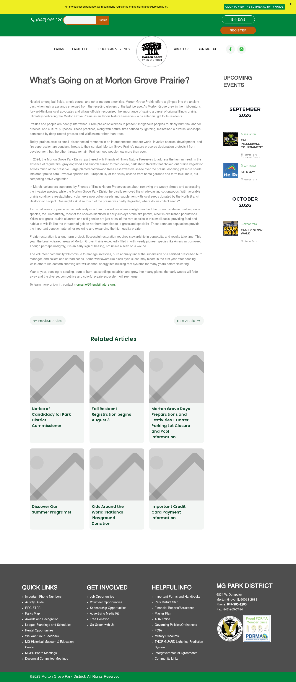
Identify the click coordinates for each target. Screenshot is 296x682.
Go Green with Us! (102, 624)
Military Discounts (167, 636)
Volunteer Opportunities (106, 602)
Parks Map (32, 613)
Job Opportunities (102, 596)
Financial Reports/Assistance (175, 608)
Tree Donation (99, 619)
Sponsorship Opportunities (108, 608)
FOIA (158, 630)
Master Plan (163, 613)
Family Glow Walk (251, 231)
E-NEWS (238, 19)
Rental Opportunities (39, 630)
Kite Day (248, 171)
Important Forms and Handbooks (178, 596)
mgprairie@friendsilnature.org (94, 284)
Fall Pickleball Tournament (252, 143)
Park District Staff (166, 602)
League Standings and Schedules (48, 624)
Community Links (166, 658)
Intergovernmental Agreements (176, 653)
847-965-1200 (237, 604)
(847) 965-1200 (50, 20)
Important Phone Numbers (43, 596)
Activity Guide (34, 602)
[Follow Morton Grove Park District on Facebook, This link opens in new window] (230, 49)
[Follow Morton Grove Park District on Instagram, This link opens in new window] (241, 49)
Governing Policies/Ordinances (176, 624)
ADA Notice (162, 619)
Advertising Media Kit (105, 613)
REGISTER (238, 30)
